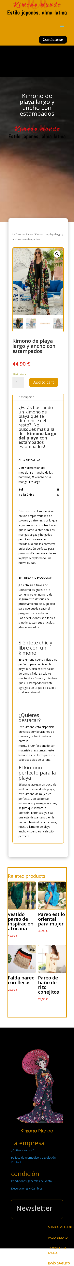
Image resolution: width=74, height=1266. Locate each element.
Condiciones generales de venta (31, 1181)
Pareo (29, 234)
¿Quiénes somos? (22, 1150)
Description (26, 397)
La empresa (28, 1143)
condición (25, 1173)
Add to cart (43, 382)
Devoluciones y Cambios (27, 1188)
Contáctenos (53, 39)
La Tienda (18, 234)
